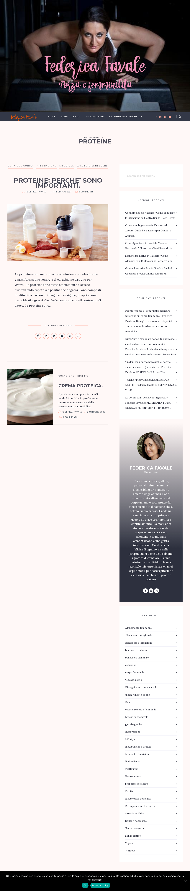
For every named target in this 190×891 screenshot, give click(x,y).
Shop (77, 116)
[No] (185, 881)
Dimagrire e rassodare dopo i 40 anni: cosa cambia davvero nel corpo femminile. (149, 326)
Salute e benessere (92, 166)
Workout (130, 850)
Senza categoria (134, 828)
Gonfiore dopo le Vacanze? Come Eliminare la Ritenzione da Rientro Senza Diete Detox (150, 215)
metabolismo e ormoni (138, 746)
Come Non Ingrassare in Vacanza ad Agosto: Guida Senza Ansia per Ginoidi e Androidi (148, 230)
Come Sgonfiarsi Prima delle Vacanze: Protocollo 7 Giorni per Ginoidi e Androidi (149, 246)
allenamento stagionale (138, 635)
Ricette (83, 376)
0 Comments (86, 192)
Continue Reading (58, 325)
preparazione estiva (136, 783)
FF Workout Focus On (125, 116)
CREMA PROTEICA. (80, 385)
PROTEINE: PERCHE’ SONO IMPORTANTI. (58, 182)
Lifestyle (66, 166)
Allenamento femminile (138, 628)
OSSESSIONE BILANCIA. (150, 372)
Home (51, 116)
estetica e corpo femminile (140, 709)
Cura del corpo (20, 166)
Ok (85, 885)
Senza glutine (133, 835)
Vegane (129, 843)
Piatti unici (131, 769)
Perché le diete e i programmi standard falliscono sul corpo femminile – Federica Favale (148, 316)
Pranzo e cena (133, 776)
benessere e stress (136, 650)
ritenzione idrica (135, 813)
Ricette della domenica (138, 798)
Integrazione (46, 166)
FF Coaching (95, 116)
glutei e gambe (133, 724)
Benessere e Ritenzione (138, 642)
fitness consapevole (136, 717)
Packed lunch (132, 761)
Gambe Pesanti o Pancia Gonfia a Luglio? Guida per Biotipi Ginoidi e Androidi (148, 271)
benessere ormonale (137, 657)
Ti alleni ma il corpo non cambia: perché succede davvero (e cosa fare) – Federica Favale (148, 367)
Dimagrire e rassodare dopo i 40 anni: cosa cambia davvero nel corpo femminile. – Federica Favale (150, 344)
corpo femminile (134, 672)
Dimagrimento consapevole (141, 687)
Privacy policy (100, 885)
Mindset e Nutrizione (137, 754)
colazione (66, 376)
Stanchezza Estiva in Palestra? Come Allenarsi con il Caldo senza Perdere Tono (149, 258)
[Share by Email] (62, 338)
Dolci (128, 702)
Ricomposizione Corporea (140, 806)
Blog (64, 116)
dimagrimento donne (137, 694)
